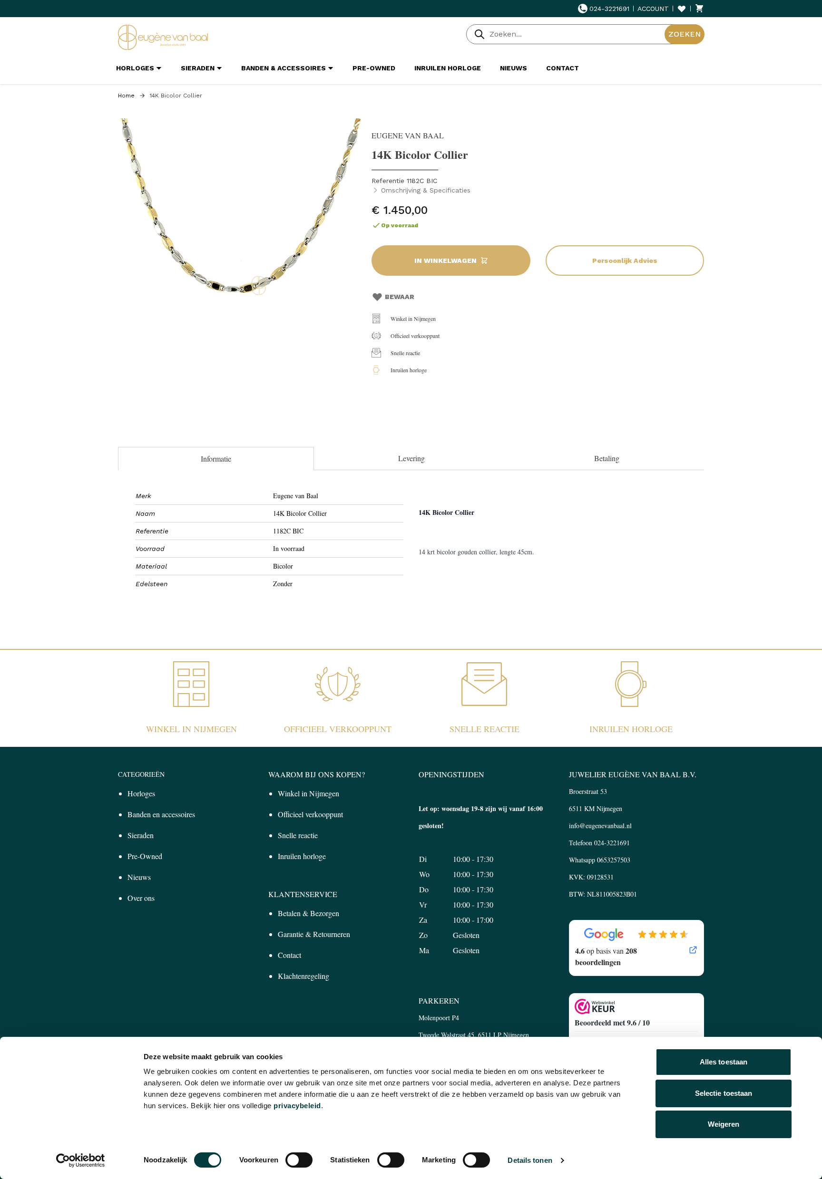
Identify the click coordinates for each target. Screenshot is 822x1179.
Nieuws (139, 877)
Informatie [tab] (216, 459)
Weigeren (724, 1124)
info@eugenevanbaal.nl (600, 825)
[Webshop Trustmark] (636, 1006)
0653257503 (613, 859)
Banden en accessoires (161, 814)
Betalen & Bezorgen (308, 913)
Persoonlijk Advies (624, 260)
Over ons (141, 898)
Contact (289, 955)
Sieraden (140, 835)
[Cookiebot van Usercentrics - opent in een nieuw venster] (80, 1160)
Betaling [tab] (606, 458)
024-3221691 (609, 8)
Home (126, 95)
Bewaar (399, 296)
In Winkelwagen (445, 260)
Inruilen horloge (409, 370)
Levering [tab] (411, 458)
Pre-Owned (144, 856)
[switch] (299, 1160)
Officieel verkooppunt (415, 335)
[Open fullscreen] (240, 240)
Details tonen (530, 1160)
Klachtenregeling (303, 976)
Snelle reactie (405, 353)
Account (653, 8)
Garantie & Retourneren (314, 934)
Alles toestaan (723, 1062)
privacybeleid (297, 1106)
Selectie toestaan (724, 1093)
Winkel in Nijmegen (413, 318)
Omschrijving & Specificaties (425, 190)
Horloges (141, 793)
